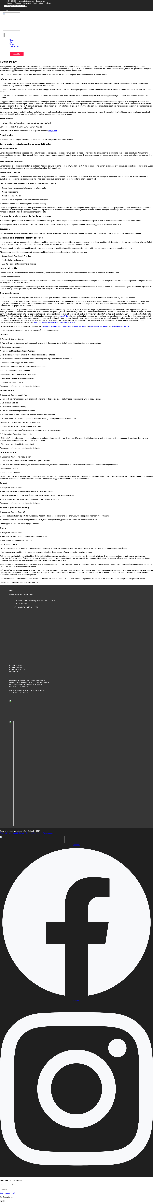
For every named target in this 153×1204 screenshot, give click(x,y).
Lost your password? (7, 1193)
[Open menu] (4, 34)
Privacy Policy (6, 833)
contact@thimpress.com (26, 1)
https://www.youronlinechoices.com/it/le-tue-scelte (54, 322)
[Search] (26, 6)
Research (18, 3)
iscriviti (16, 54)
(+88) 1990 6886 (11, 1)
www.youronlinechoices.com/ (54, 326)
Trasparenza (48, 833)
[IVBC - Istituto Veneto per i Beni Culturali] (11, 30)
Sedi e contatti (14, 46)
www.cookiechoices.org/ (99, 326)
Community (27, 3)
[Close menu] (4, 36)
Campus (9, 3)
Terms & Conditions (33, 833)
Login (6, 10)
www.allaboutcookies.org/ (77, 326)
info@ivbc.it (52, 131)
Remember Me (7, 1197)
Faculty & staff (38, 3)
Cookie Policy (18, 833)
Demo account (40, 1)
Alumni (48, 3)
